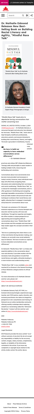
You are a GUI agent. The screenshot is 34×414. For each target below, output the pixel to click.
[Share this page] (31, 15)
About (9, 404)
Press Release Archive (20, 404)
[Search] (23, 15)
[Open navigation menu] (3, 15)
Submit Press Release (10, 407)
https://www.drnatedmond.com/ (11, 281)
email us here (5, 326)
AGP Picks (4, 2)
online (27, 265)
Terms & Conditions (25, 407)
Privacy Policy (25, 411)
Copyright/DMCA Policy (11, 411)
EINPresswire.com (8, 128)
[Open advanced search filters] (27, 15)
